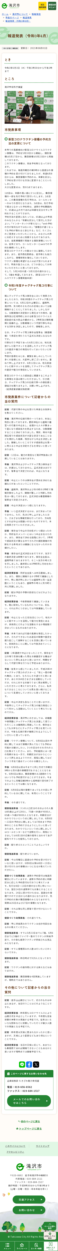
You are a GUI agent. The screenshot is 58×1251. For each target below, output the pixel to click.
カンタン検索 (36, 1248)
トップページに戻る (30, 1128)
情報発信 (36, 14)
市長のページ (12, 17)
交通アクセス (27, 1199)
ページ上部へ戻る (49, 1227)
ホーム (5, 14)
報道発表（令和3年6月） (18, 20)
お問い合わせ (27, 1210)
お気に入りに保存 (49, 1237)
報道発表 (27, 17)
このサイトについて (15, 1145)
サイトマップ (43, 1145)
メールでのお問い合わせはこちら (26, 1101)
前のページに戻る (30, 1121)
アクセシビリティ (15, 1151)
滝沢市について (20, 14)
